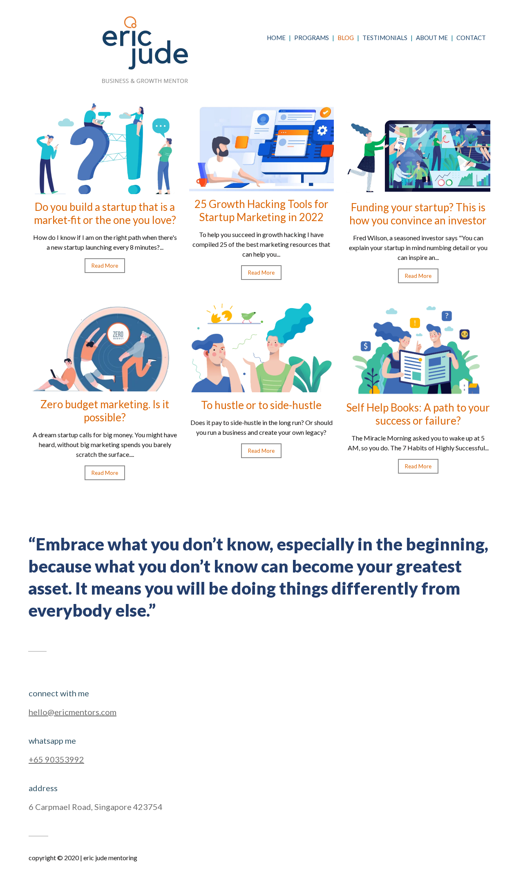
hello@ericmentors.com (72, 712)
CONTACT (471, 37)
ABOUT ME (432, 37)
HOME (276, 37)
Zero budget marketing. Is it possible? (104, 411)
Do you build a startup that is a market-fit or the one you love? (105, 213)
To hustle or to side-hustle (261, 405)
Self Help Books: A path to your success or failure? (418, 414)
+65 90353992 (56, 759)
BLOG (345, 37)
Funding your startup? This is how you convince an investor (418, 214)
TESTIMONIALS (384, 37)
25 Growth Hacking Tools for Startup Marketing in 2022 (261, 210)
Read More (105, 265)
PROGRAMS (311, 37)
